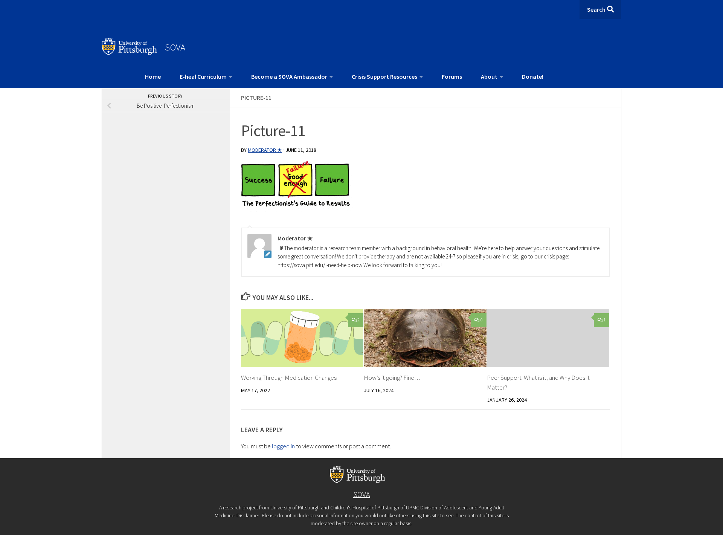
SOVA (175, 47)
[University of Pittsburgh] (129, 53)
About (489, 76)
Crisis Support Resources (384, 76)
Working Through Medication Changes (289, 377)
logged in (283, 446)
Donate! (532, 76)
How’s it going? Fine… (392, 377)
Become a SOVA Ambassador (289, 76)
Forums (452, 76)
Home (153, 76)
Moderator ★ (265, 150)
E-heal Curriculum (203, 76)
